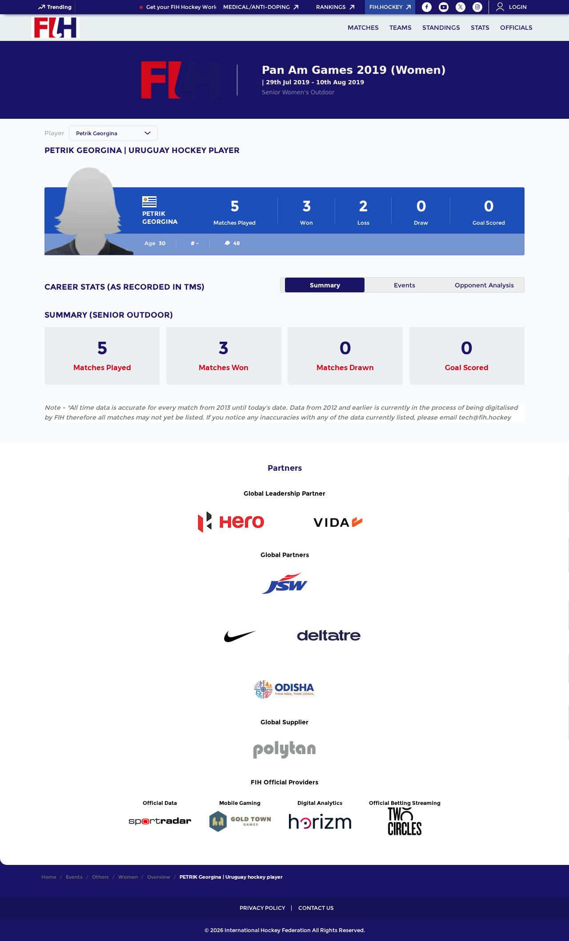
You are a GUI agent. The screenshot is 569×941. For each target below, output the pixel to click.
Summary (325, 285)
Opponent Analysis (484, 285)
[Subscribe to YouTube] (444, 7)
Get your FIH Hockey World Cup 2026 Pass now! (206, 7)
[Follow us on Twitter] (460, 7)
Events (404, 285)
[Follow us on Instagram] (477, 7)
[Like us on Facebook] (427, 7)
